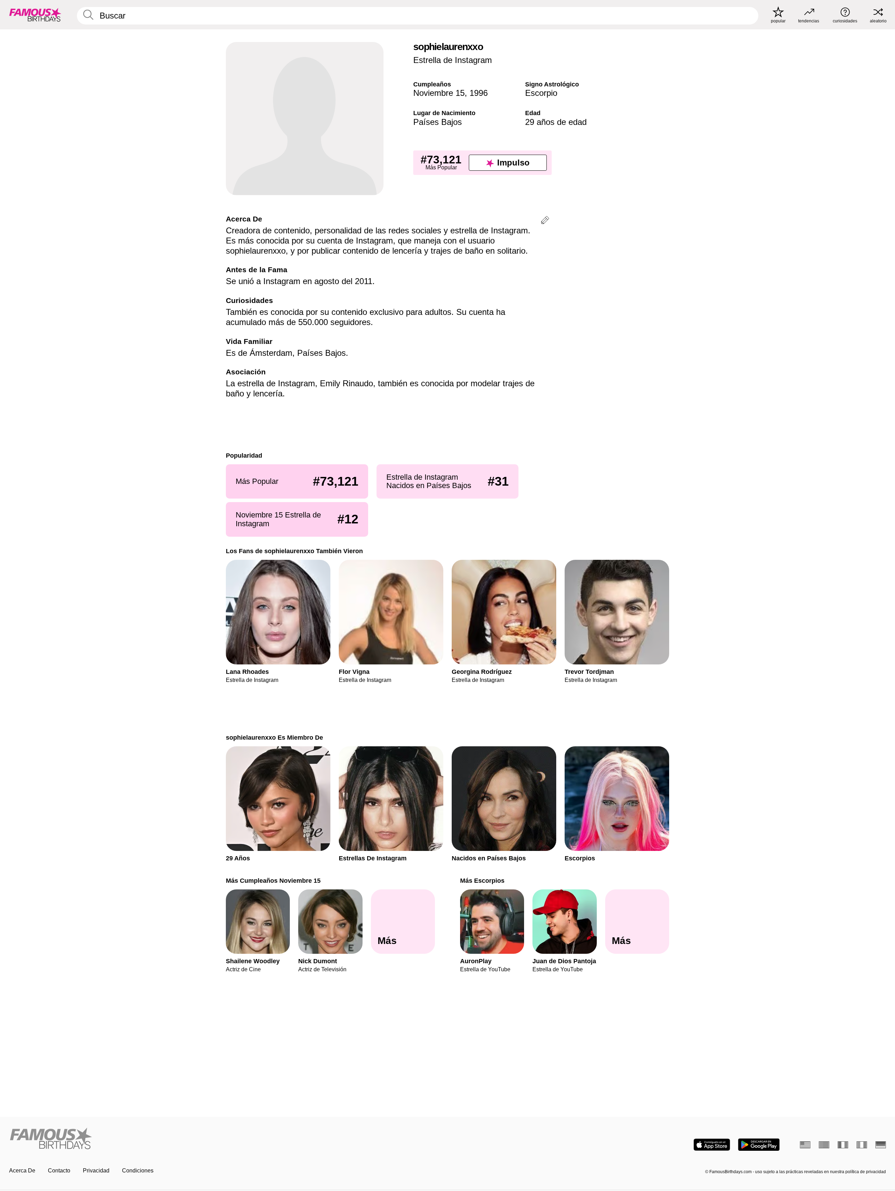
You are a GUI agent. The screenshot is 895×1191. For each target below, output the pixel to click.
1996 (479, 93)
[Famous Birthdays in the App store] (711, 1145)
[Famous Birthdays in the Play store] (759, 1145)
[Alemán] (880, 1144)
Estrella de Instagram (452, 60)
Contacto (59, 1171)
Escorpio (541, 93)
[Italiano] (862, 1144)
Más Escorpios (482, 880)
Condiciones (137, 1171)
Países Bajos (437, 122)
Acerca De (22, 1171)
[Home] (226, 1139)
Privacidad (96, 1171)
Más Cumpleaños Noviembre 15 (273, 880)
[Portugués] (824, 1144)
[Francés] (843, 1144)
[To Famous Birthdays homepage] (35, 14)
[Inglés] (805, 1144)
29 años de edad (556, 122)
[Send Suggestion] (545, 221)
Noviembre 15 (439, 93)
